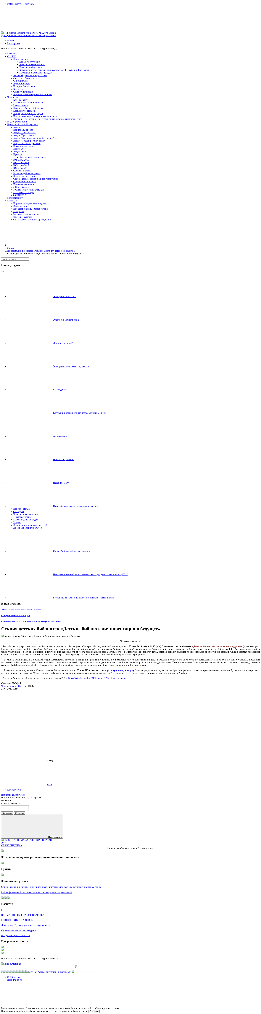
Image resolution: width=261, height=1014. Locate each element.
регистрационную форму (120, 670)
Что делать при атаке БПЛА (15, 935)
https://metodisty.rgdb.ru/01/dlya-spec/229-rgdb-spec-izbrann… (98, 678)
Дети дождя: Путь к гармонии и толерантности (25, 925)
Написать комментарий (13, 795)
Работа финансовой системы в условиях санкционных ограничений (36, 892)
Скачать (22, 686)
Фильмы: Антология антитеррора (18, 930)
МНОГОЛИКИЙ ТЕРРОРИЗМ (17, 920)
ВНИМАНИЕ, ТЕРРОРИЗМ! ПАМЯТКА (23, 915)
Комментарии (14, 789)
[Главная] (30, 245)
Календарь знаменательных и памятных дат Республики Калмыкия (31, 621)
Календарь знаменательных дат (15, 616)
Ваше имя (6, 800)
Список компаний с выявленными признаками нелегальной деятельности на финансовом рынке (51, 887)
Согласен (94, 1011)
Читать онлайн (8, 686)
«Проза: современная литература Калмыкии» (21, 610)
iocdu (49, 784)
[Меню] (55, 49)
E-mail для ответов (11, 803)
